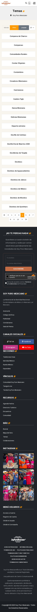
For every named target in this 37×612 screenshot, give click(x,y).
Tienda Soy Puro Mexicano (12, 390)
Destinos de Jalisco (18, 180)
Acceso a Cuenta (9, 513)
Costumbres (18, 72)
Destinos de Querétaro (18, 207)
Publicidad (6, 319)
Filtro (14, 27)
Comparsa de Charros (18, 36)
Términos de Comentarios (18, 562)
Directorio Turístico (9, 407)
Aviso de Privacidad (11, 547)
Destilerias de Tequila (18, 153)
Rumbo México (8, 364)
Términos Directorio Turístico (18, 553)
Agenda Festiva (8, 403)
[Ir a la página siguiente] (22, 219)
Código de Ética (8, 315)
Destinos (18, 162)
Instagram (11, 347)
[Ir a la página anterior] (8, 215)
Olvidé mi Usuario (9, 520)
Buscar (5, 429)
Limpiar (23, 27)
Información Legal (26, 547)
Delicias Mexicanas (18, 117)
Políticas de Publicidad (25, 550)
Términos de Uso (9, 550)
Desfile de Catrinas (18, 135)
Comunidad (7, 415)
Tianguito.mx (7, 386)
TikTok (11, 341)
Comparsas (18, 45)
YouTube (27, 347)
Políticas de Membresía (18, 556)
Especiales (7, 368)
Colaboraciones (8, 440)
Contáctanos (7, 323)
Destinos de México (18, 189)
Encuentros (7, 411)
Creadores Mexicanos (18, 81)
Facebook (27, 341)
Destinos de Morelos (18, 198)
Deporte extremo (18, 126)
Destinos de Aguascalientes (18, 171)
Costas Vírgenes (18, 63)
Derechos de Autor (18, 559)
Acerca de (6, 311)
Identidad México (9, 361)
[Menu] (34, 3)
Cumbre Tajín (18, 99)
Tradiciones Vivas (9, 357)
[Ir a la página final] (26, 219)
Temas (5, 437)
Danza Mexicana (18, 108)
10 (18, 219)
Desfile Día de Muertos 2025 (18, 144)
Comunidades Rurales (18, 54)
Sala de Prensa (8, 326)
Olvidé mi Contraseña (10, 524)
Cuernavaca (18, 90)
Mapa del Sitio (8, 433)
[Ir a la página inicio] (4, 215)
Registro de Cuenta (10, 517)
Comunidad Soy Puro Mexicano (13, 382)
